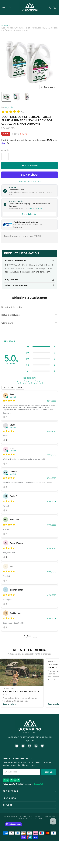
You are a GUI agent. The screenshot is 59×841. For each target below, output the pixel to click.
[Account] (49, 7)
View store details (35, 208)
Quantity (5, 150)
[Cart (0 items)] (54, 7)
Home (4, 25)
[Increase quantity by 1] (25, 156)
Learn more (18, 227)
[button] (6, 96)
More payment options (29, 181)
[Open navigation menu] (4, 7)
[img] (10, 112)
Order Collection (29, 214)
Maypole (8, 107)
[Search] (10, 7)
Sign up (49, 772)
